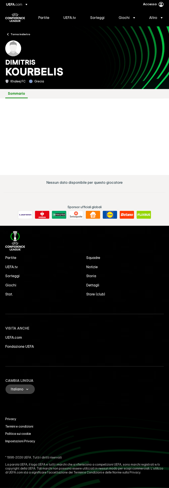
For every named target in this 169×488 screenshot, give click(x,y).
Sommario (16, 93)
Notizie (92, 267)
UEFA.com (13, 337)
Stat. (9, 294)
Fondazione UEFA (19, 346)
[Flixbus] (144, 215)
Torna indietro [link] (20, 34)
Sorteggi (12, 276)
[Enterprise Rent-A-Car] (59, 215)
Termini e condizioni (19, 426)
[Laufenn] (25, 215)
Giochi (10, 285)
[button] (127, 17)
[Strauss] (42, 215)
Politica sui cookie (18, 433)
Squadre (93, 258)
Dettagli (92, 285)
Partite (10, 258)
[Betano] (127, 215)
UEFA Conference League (15, 17)
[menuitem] (45, 17)
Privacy (10, 419)
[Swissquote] (76, 215)
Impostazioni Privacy (20, 441)
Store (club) (95, 294)
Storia (91, 276)
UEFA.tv (11, 267)
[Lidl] (110, 215)
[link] (43, 17)
